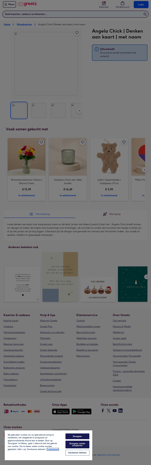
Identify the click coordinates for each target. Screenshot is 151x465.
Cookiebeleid (53, 449)
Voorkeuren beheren (77, 453)
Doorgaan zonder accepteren (77, 444)
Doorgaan (77, 436)
